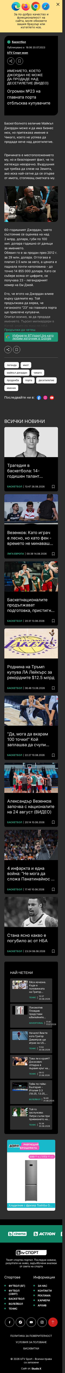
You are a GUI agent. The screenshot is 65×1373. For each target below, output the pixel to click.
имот (26, 365)
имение (11, 388)
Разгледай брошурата (29, 1146)
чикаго (38, 372)
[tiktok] (20, 1322)
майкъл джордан (17, 372)
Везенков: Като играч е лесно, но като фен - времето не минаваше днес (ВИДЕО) (29, 538)
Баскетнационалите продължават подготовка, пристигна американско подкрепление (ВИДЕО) (31, 605)
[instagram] (42, 1322)
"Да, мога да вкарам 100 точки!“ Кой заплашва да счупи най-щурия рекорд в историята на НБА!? (28, 739)
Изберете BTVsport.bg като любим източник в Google (33, 337)
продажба (13, 380)
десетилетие (46, 380)
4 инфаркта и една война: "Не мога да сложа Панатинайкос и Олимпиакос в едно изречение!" (30, 874)
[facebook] (9, 1322)
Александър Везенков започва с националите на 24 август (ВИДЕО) (30, 806)
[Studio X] (36, 1368)
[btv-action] (38, 1234)
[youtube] (31, 1322)
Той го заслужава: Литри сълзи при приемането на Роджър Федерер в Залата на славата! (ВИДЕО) (39, 1114)
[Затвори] (58, 4)
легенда (12, 365)
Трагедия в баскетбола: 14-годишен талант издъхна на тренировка (30, 471)
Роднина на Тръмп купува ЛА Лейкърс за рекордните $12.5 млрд (30, 672)
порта (28, 380)
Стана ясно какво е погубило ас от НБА (27, 938)
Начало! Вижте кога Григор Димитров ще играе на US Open (38, 1037)
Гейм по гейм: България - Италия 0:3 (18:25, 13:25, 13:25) (37, 1088)
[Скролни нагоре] (53, 1322)
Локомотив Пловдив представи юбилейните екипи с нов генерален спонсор (36, 1012)
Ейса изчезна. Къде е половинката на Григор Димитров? (37, 987)
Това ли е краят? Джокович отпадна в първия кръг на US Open (39, 1063)
